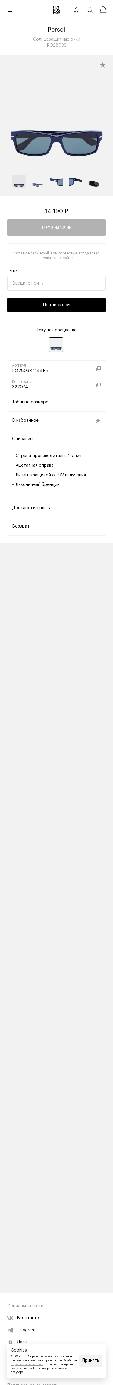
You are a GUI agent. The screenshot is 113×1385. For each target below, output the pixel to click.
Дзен (22, 1342)
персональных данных (27, 1364)
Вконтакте (28, 1318)
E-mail (13, 271)
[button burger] (9, 9)
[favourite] (76, 9)
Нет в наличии (56, 228)
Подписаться (56, 305)
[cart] (103, 9)
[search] (89, 9)
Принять (90, 1360)
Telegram (26, 1330)
